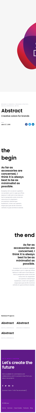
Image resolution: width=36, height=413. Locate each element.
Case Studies (18, 408)
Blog (31, 408)
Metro (17, 106)
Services (9, 408)
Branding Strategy (22, 104)
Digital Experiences (7, 106)
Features (26, 408)
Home (4, 408)
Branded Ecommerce (8, 104)
